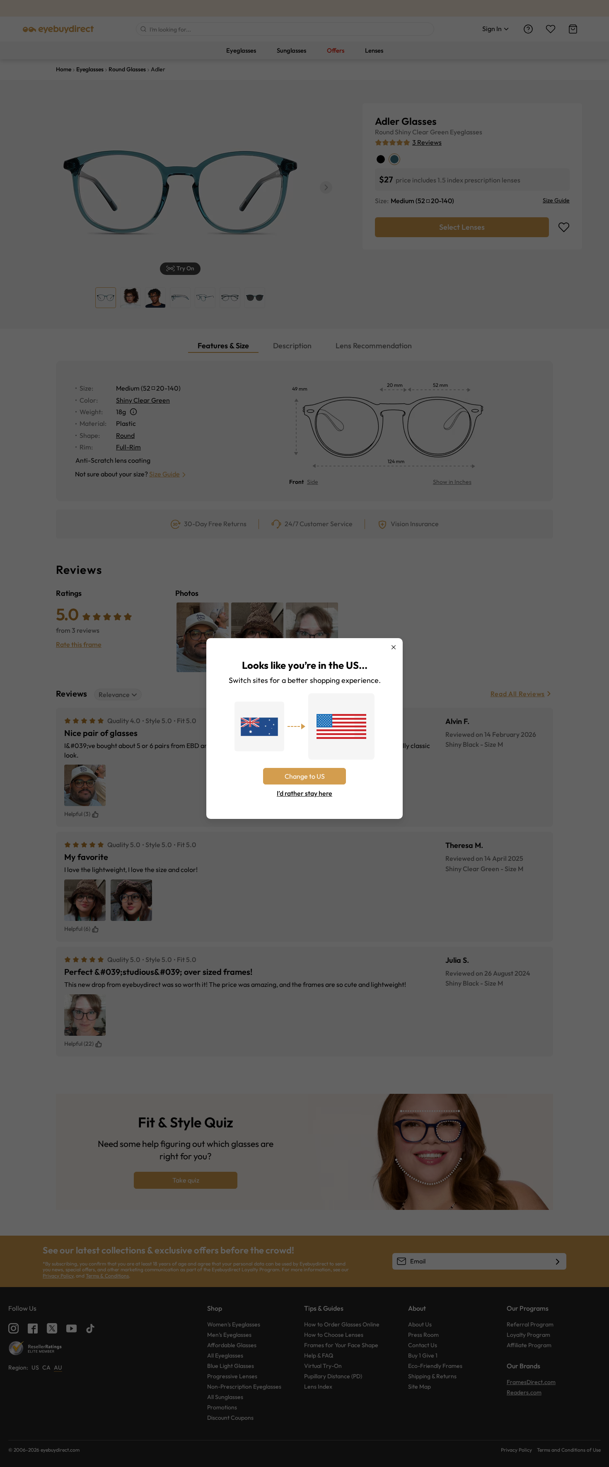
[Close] (393, 647)
